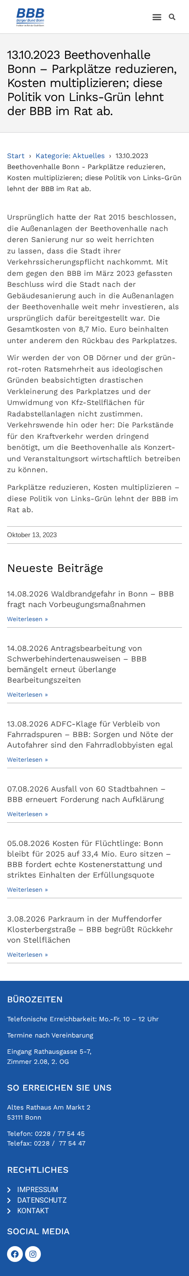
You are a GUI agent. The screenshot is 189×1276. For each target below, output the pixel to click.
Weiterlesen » (27, 618)
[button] (157, 17)
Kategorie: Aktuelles (70, 156)
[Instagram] (33, 1254)
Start (16, 156)
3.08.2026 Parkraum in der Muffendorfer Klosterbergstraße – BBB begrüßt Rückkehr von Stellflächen (90, 929)
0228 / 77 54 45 (60, 1134)
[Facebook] (15, 1254)
